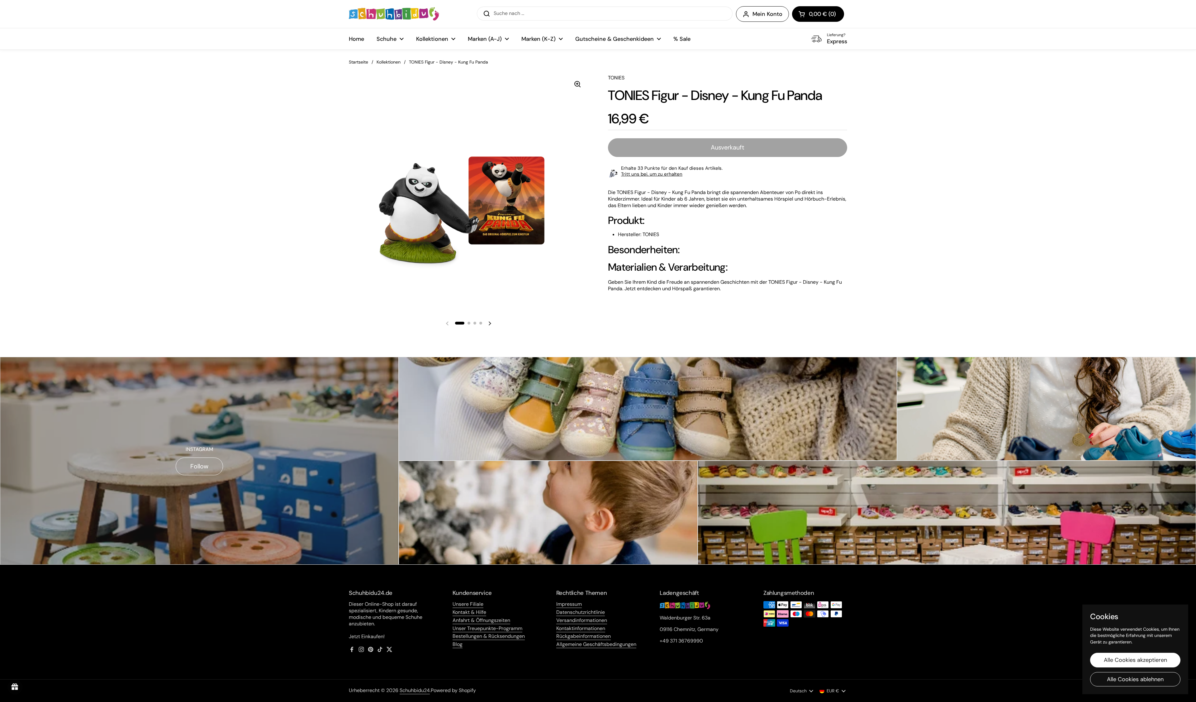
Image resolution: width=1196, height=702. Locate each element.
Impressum (569, 604)
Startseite (358, 62)
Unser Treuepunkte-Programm (487, 628)
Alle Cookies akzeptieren (1135, 660)
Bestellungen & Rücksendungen (489, 636)
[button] (818, 14)
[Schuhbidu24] (394, 14)
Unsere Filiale (468, 604)
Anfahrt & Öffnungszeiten (481, 620)
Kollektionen (389, 62)
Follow (199, 466)
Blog (458, 644)
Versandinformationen (581, 620)
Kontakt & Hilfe (469, 612)
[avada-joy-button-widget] (14, 687)
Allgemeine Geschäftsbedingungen (596, 644)
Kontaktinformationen (580, 628)
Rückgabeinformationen (583, 636)
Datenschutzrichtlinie (580, 612)
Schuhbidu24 (415, 690)
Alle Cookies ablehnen (1135, 679)
